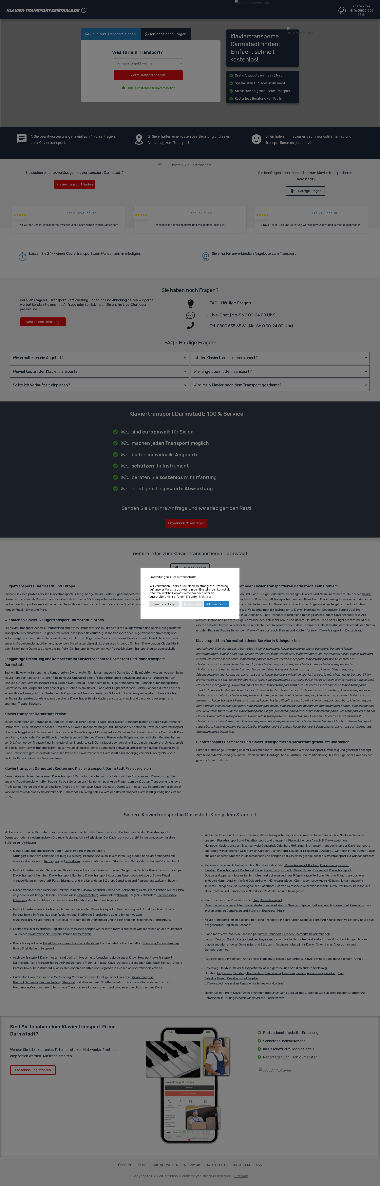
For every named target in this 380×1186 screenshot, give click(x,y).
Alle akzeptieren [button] (217, 604)
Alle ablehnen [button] (192, 604)
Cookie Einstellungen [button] (164, 604)
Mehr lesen (206, 596)
